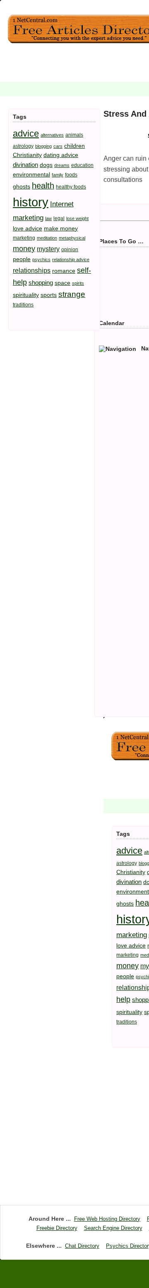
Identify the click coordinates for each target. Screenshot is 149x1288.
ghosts (21, 186)
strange (71, 294)
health (43, 185)
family (57, 174)
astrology (23, 146)
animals (74, 135)
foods (71, 175)
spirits (78, 283)
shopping (41, 282)
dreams (62, 165)
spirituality (26, 294)
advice (26, 133)
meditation (47, 237)
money (24, 248)
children (74, 145)
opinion (69, 249)
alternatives (52, 134)
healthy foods (71, 187)
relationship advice (70, 259)
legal (59, 218)
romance (63, 270)
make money (61, 228)
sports (49, 294)
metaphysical (72, 237)
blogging (43, 146)
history (30, 202)
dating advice (60, 155)
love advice (27, 228)
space (62, 282)
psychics (41, 259)
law (48, 218)
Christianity (27, 155)
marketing (24, 238)
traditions (23, 305)
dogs (46, 165)
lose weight (77, 218)
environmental (31, 174)
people (22, 259)
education (82, 165)
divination (25, 164)
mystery (48, 248)
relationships (31, 270)
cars (57, 146)
